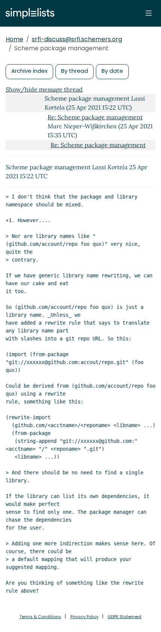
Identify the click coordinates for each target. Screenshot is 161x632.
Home (14, 39)
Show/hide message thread (44, 89)
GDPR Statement (124, 617)
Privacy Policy (84, 617)
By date (112, 71)
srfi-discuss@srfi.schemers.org (77, 39)
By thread (74, 71)
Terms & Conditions (40, 617)
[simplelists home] (28, 13)
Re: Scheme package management (95, 117)
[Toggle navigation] (148, 13)
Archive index (29, 71)
